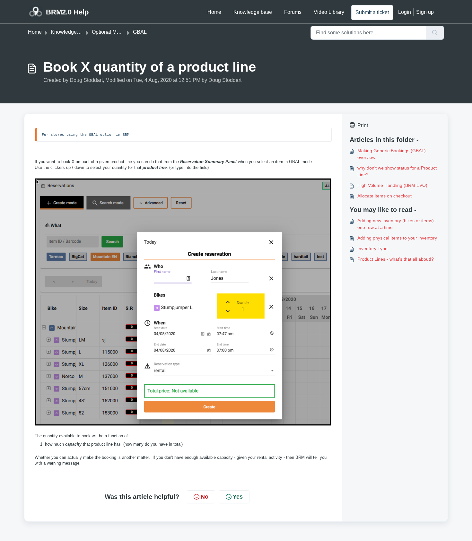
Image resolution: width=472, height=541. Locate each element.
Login (404, 12)
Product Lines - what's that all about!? (395, 259)
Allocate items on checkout (384, 195)
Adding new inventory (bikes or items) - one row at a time (397, 224)
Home (214, 12)
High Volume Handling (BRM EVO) (392, 185)
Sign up (425, 12)
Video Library (329, 12)
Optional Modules (112, 32)
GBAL (140, 32)
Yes (238, 496)
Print (362, 125)
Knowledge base (252, 12)
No (204, 496)
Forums (293, 12)
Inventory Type (372, 248)
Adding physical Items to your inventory (397, 237)
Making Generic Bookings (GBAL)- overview (392, 154)
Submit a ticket (372, 12)
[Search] (435, 33)
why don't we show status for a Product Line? (397, 171)
